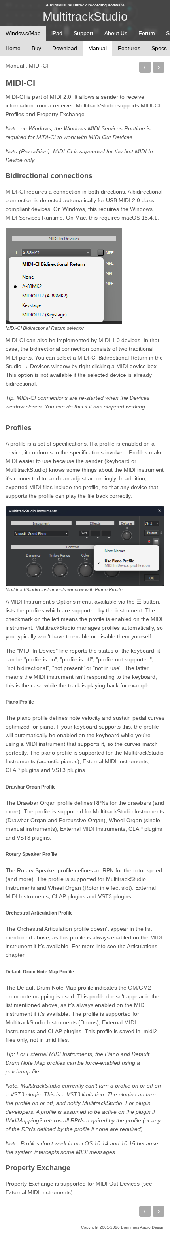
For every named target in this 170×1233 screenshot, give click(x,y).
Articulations (142, 946)
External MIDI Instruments (38, 1192)
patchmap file (22, 1071)
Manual (15, 65)
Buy (36, 48)
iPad (56, 33)
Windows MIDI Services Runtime (104, 128)
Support (83, 33)
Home (13, 48)
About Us (115, 33)
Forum (146, 33)
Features (129, 48)
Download (64, 48)
